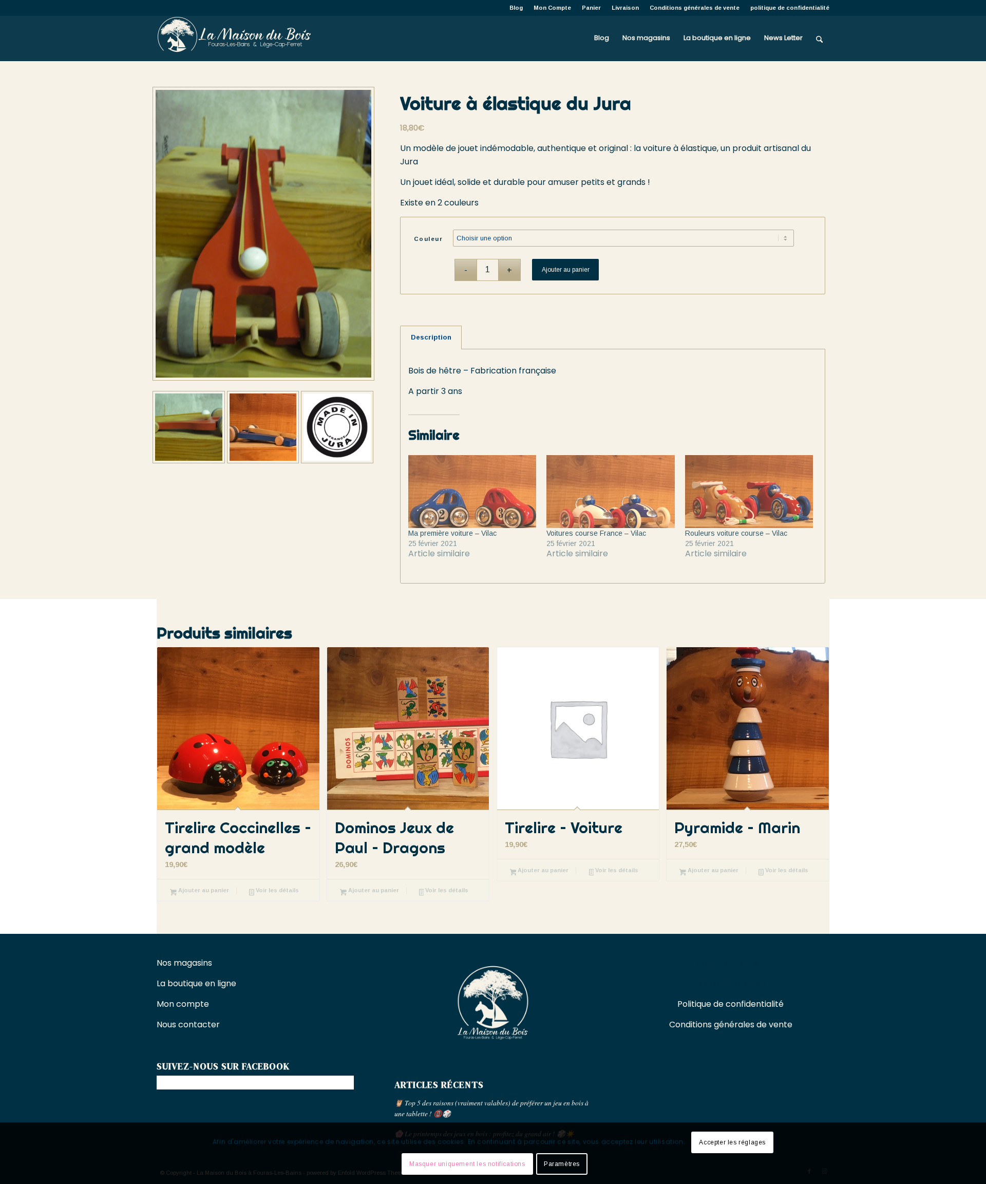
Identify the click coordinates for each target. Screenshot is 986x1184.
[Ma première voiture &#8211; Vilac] (472, 491)
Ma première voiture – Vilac (452, 533)
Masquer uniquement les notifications (467, 1164)
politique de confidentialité (789, 8)
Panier (591, 8)
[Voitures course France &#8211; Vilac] (610, 491)
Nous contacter (189, 1024)
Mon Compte (552, 8)
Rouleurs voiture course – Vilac (736, 533)
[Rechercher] (819, 38)
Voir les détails (276, 890)
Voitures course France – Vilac (596, 533)
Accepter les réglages (732, 1142)
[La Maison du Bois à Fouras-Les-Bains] (234, 38)
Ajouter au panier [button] (203, 890)
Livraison (625, 8)
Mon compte (183, 1004)
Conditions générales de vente (695, 8)
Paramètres (562, 1164)
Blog (516, 8)
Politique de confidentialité (730, 1004)
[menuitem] (516, 7)
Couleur (428, 239)
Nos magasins (184, 963)
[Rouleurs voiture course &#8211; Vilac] (749, 491)
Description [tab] (431, 337)
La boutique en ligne (197, 983)
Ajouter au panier (566, 269)
